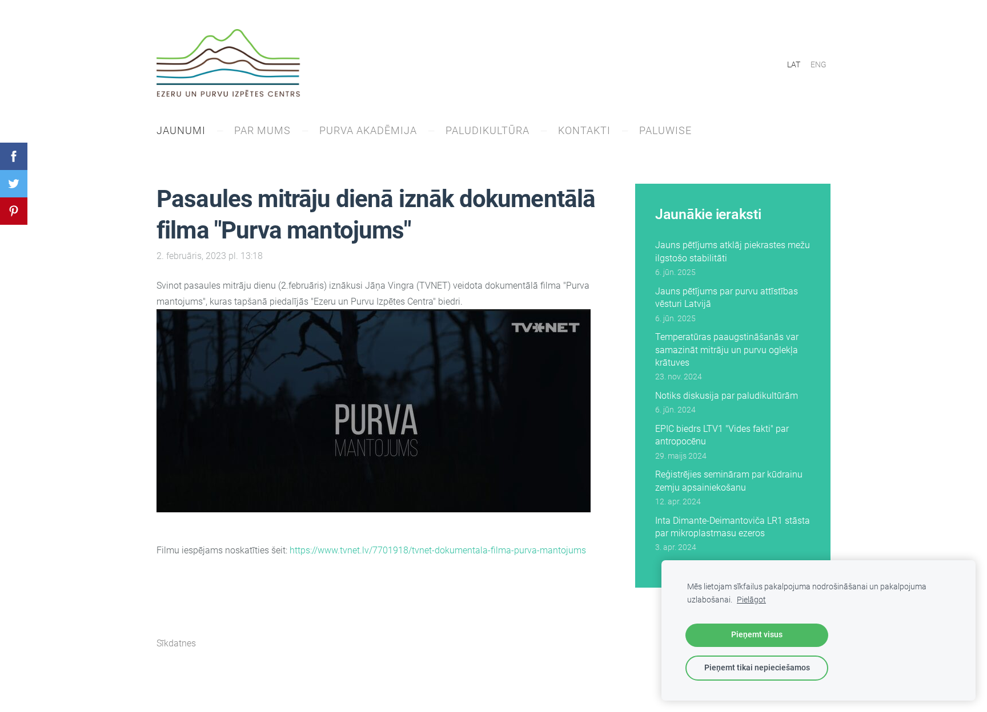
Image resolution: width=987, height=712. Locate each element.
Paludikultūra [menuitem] (487, 130)
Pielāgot (751, 600)
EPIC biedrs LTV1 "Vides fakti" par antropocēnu (722, 435)
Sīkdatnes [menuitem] (176, 643)
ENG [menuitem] (818, 64)
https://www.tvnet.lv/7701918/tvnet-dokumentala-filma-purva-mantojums (438, 550)
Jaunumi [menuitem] (181, 130)
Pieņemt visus (757, 635)
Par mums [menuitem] (262, 130)
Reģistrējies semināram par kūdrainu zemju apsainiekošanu (729, 480)
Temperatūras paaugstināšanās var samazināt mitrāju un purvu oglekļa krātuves (727, 349)
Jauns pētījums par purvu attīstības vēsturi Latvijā (726, 297)
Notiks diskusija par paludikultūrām (726, 395)
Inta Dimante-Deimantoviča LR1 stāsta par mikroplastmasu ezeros (732, 527)
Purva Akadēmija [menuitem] (368, 130)
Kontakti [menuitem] (584, 130)
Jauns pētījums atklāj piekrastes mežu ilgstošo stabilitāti (732, 251)
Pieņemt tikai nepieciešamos (757, 668)
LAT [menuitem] (793, 64)
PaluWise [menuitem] (665, 130)
